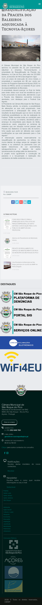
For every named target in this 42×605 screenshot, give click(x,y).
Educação (6, 519)
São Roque (7, 500)
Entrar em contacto (9, 422)
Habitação (6, 522)
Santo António (8, 498)
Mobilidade (7, 526)
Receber (11, 471)
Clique (4, 447)
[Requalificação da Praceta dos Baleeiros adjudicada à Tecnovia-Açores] (21, 48)
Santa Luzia (7, 493)
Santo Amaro (7, 496)
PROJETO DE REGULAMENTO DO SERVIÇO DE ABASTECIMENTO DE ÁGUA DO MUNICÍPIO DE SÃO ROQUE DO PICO (25, 251)
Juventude (6, 524)
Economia (6, 517)
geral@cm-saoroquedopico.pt (16, 436)
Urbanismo (7, 531)
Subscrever (11, 487)
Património (7, 529)
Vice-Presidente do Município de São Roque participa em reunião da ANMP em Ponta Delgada (25, 264)
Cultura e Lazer (8, 512)
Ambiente (6, 507)
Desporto (6, 514)
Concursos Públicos (9, 538)
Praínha (5, 491)
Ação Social (7, 510)
